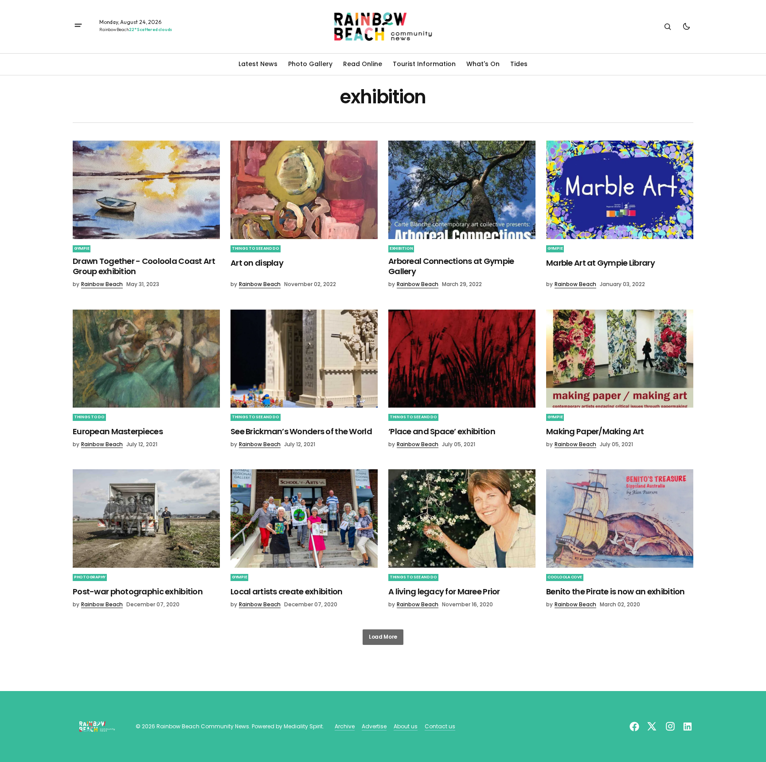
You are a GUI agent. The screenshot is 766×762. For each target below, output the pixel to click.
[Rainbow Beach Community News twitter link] (651, 726)
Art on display (257, 263)
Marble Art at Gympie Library (600, 263)
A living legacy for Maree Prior (444, 591)
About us (406, 726)
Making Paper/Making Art (595, 431)
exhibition (401, 248)
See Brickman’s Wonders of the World (301, 431)
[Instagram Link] (670, 726)
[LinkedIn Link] (686, 726)
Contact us (440, 726)
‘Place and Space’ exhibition (441, 431)
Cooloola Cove (564, 577)
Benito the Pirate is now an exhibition (615, 591)
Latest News (257, 63)
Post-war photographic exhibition (138, 591)
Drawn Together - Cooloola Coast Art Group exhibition (144, 266)
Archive (345, 726)
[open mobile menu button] (78, 26)
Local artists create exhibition (287, 591)
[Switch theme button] (686, 27)
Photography (90, 577)
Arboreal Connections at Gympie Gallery (451, 266)
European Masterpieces (118, 431)
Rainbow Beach (102, 284)
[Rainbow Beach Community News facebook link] (635, 726)
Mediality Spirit (303, 726)
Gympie (81, 248)
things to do (89, 417)
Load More (383, 636)
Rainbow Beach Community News (202, 726)
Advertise (374, 726)
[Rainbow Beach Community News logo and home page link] (383, 26)
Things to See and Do (255, 248)
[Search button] (667, 27)
